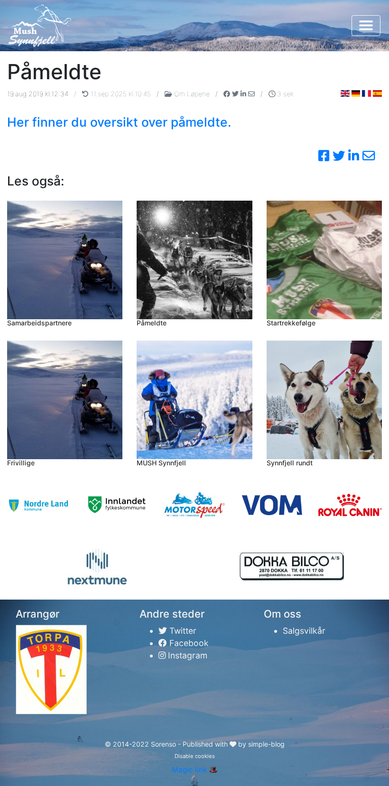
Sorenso (164, 744)
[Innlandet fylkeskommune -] (116, 505)
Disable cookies (195, 756)
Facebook (188, 643)
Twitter (181, 631)
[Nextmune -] (97, 567)
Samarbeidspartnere (39, 323)
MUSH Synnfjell (161, 463)
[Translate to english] (345, 93)
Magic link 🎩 (195, 769)
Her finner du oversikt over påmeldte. (119, 121)
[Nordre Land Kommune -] (39, 505)
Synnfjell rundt (290, 463)
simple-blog (266, 744)
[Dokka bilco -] (292, 567)
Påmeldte (152, 323)
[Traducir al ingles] (377, 93)
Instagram (186, 655)
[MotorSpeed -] (194, 505)
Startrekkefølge (291, 323)
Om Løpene (192, 94)
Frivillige (21, 463)
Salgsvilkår (304, 631)
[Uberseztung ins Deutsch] (356, 93)
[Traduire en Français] (366, 93)
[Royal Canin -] (350, 505)
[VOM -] (272, 505)
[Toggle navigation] (366, 25)
